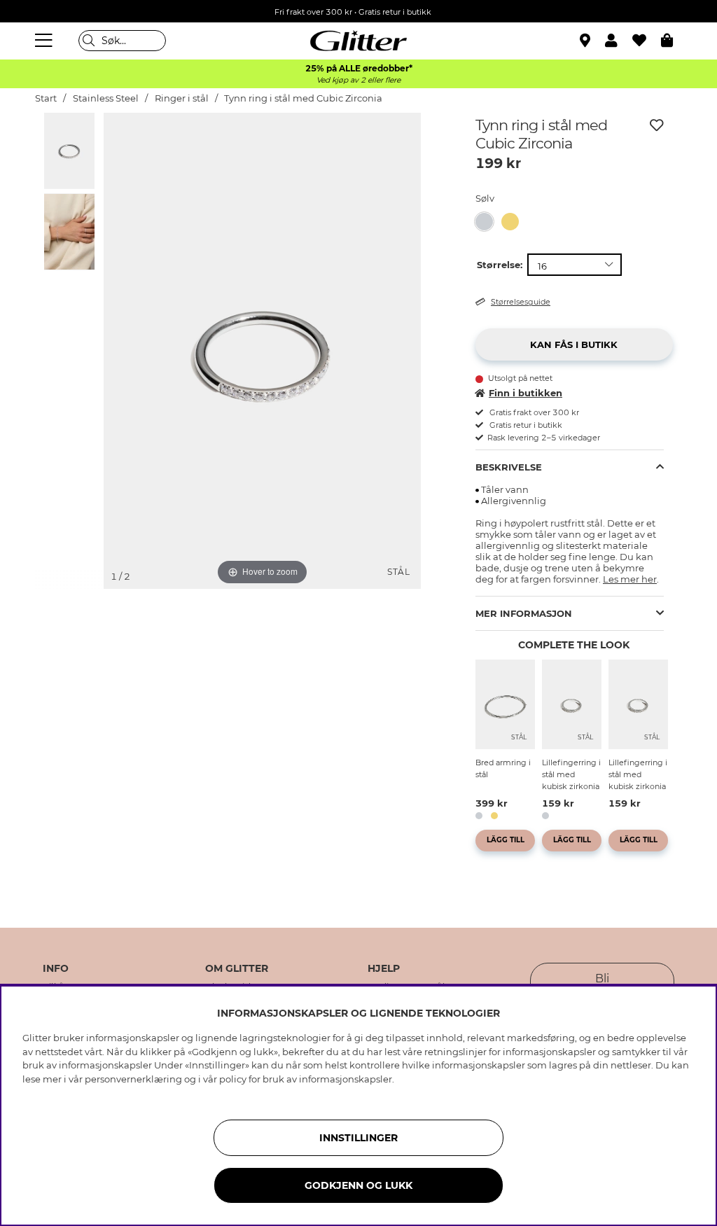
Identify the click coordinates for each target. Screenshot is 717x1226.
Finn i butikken (525, 392)
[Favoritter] (646, 41)
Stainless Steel (106, 98)
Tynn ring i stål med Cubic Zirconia (303, 98)
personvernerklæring (133, 1079)
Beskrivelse (508, 467)
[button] (618, 41)
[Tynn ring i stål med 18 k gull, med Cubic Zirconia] (514, 221)
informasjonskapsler (345, 1079)
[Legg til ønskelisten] (657, 125)
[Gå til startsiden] (358, 40)
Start (46, 98)
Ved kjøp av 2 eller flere (358, 80)
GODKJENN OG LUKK (358, 1185)
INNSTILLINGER (358, 1137)
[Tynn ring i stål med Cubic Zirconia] (488, 221)
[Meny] (45, 40)
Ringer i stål (182, 98)
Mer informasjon (523, 613)
